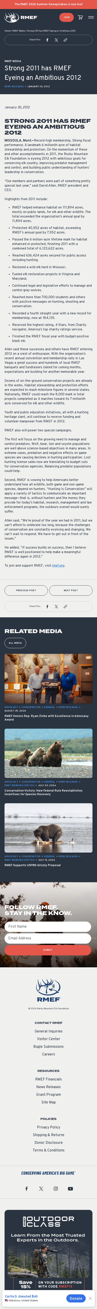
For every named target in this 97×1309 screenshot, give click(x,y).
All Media (15, 643)
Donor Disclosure (49, 1143)
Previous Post (26, 590)
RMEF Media (18, 31)
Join (66, 17)
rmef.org (58, 566)
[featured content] (48, 1254)
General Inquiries (48, 1031)
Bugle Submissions (48, 1047)
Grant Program (48, 1095)
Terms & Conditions (49, 1150)
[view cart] (80, 17)
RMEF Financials (48, 1079)
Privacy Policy (48, 1127)
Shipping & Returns (48, 1135)
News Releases (14, 86)
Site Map (48, 1102)
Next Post (71, 590)
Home (7, 31)
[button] (47, 40)
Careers (48, 1054)
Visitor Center (48, 1039)
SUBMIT (48, 950)
